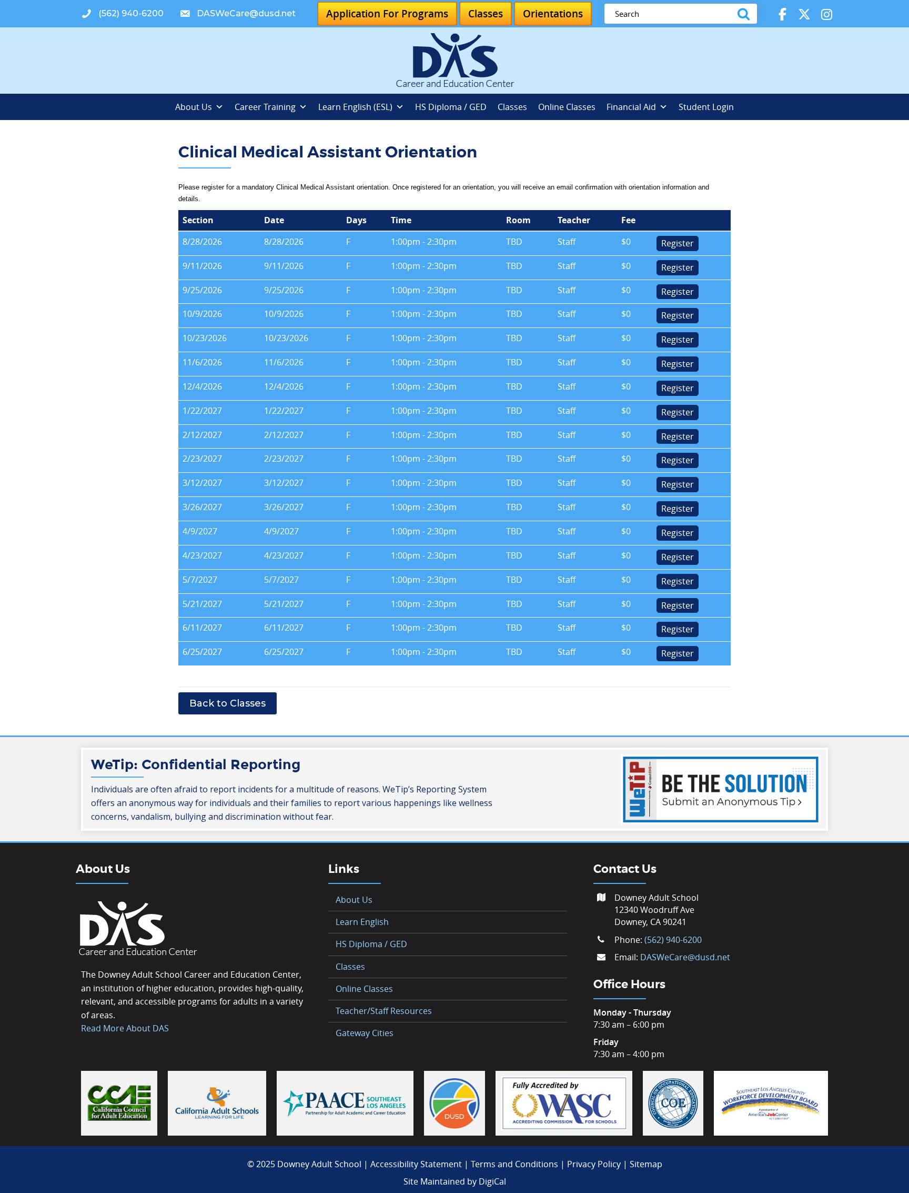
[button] (122, 14)
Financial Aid (631, 107)
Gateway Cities (364, 1033)
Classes (512, 107)
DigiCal (492, 1181)
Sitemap (646, 1164)
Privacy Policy (594, 1164)
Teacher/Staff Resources (384, 1011)
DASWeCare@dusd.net (685, 957)
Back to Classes (227, 703)
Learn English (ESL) (355, 107)
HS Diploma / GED (451, 107)
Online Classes (566, 107)
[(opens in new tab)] (119, 1102)
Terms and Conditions (514, 1164)
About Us (193, 107)
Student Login (706, 107)
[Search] (745, 14)
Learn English (362, 922)
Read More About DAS (125, 1028)
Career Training (265, 107)
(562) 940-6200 (673, 940)
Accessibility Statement (416, 1164)
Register (677, 243)
